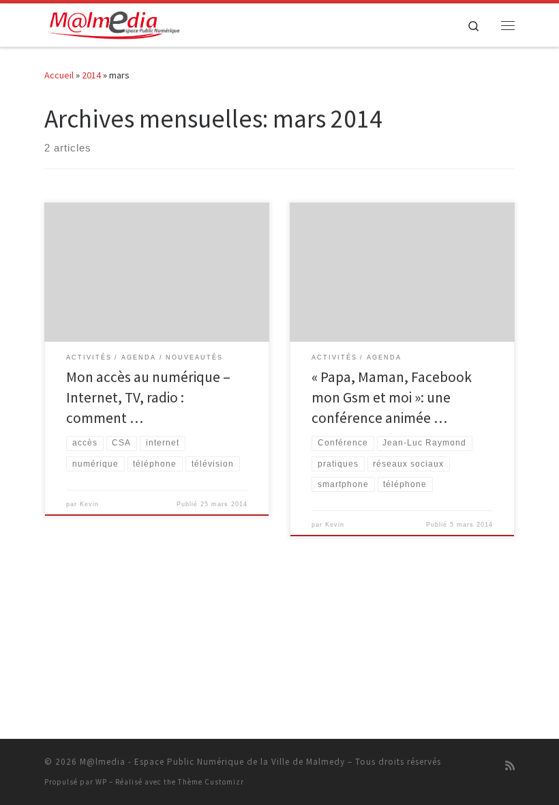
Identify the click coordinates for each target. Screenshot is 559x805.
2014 (91, 75)
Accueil (59, 75)
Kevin (89, 504)
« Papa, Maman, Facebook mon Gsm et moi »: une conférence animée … (392, 397)
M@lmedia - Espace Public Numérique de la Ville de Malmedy (212, 761)
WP (101, 782)
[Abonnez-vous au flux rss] (510, 765)
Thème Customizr (211, 782)
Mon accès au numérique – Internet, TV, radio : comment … (148, 397)
